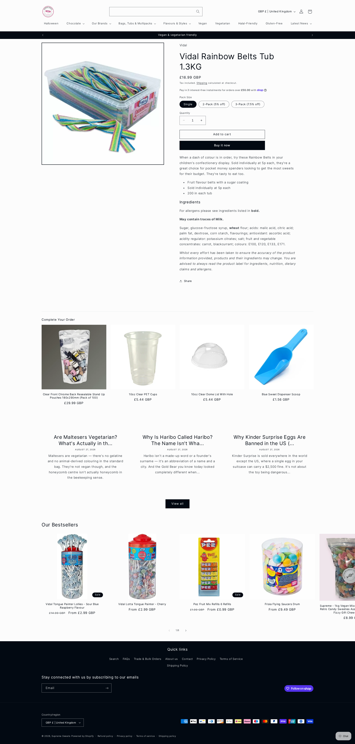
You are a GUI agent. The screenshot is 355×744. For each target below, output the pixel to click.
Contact (187, 659)
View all (177, 503)
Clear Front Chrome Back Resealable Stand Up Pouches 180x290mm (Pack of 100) (74, 396)
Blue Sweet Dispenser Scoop (281, 394)
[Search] (198, 11)
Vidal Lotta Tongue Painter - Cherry (142, 604)
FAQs (126, 659)
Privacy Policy (206, 659)
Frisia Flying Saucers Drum (282, 604)
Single (188, 104)
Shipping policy (167, 736)
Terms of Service (231, 659)
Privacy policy (124, 736)
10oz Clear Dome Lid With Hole (212, 394)
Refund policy (105, 736)
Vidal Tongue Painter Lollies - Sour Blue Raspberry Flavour (72, 605)
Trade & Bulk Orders (147, 659)
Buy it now (222, 145)
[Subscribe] (107, 688)
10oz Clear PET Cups (143, 394)
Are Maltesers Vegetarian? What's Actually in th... (85, 440)
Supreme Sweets (61, 736)
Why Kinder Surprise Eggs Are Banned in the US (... (269, 440)
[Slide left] (169, 630)
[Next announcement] (312, 35)
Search (114, 659)
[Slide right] (186, 630)
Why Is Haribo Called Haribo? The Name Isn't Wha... (177, 440)
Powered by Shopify (82, 736)
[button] (75, 24)
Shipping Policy (177, 665)
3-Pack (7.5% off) (247, 104)
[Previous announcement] (43, 35)
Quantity (185, 112)
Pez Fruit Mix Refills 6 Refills (212, 604)
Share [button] (188, 281)
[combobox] (155, 11)
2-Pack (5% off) (214, 104)
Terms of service (145, 736)
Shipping (202, 82)
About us (171, 659)
